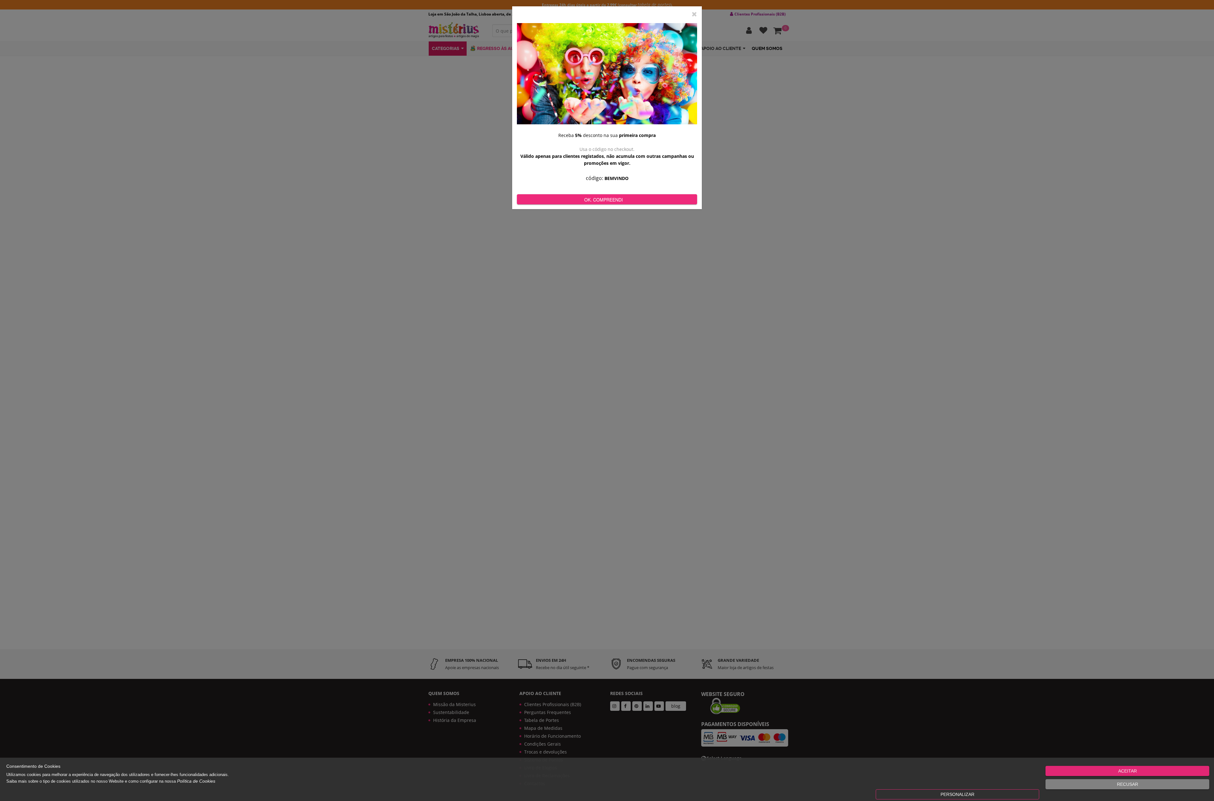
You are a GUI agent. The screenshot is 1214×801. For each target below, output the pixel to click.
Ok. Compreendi (603, 199)
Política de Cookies (196, 781)
